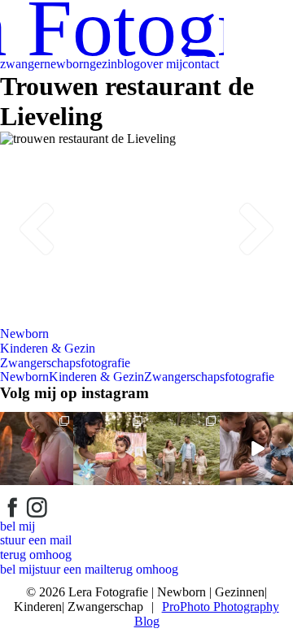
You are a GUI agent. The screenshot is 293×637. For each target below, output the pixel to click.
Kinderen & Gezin (47, 348)
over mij (161, 64)
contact (200, 64)
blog (128, 64)
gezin (103, 64)
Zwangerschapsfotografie (65, 363)
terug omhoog (36, 554)
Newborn (24, 333)
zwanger (22, 64)
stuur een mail (36, 540)
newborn (67, 64)
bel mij (17, 526)
